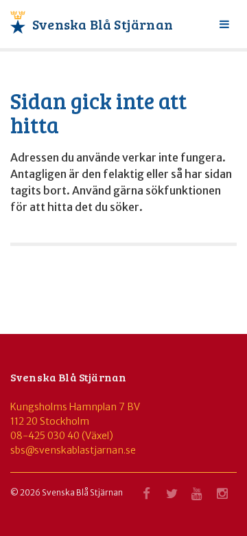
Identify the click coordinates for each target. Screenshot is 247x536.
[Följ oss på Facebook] (146, 498)
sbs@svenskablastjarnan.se (73, 450)
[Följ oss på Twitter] (172, 498)
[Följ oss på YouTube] (197, 498)
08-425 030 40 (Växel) (61, 435)
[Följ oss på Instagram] (222, 498)
